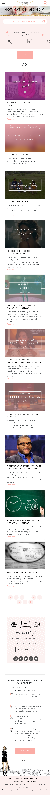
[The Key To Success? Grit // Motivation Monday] (25, 288)
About (11, 778)
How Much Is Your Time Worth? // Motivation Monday (24, 521)
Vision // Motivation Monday (22, 572)
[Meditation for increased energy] (25, 86)
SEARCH (25, 55)
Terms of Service (22, 778)
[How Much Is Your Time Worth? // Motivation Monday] (25, 503)
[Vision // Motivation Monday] (25, 555)
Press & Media (31, 781)
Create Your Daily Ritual (20, 201)
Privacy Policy (35, 778)
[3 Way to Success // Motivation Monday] (25, 397)
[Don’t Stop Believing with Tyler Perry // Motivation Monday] (25, 449)
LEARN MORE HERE (25, 650)
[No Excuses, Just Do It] (25, 138)
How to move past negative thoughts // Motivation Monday (24, 361)
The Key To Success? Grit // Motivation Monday (21, 306)
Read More (11, 119)
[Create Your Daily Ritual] (25, 185)
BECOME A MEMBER (25, 751)
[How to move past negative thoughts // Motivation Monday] (25, 343)
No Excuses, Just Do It (18, 155)
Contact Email (19, 781)
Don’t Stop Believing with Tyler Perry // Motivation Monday (24, 467)
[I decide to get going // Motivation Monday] (25, 234)
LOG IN (25, 760)
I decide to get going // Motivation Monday (19, 252)
